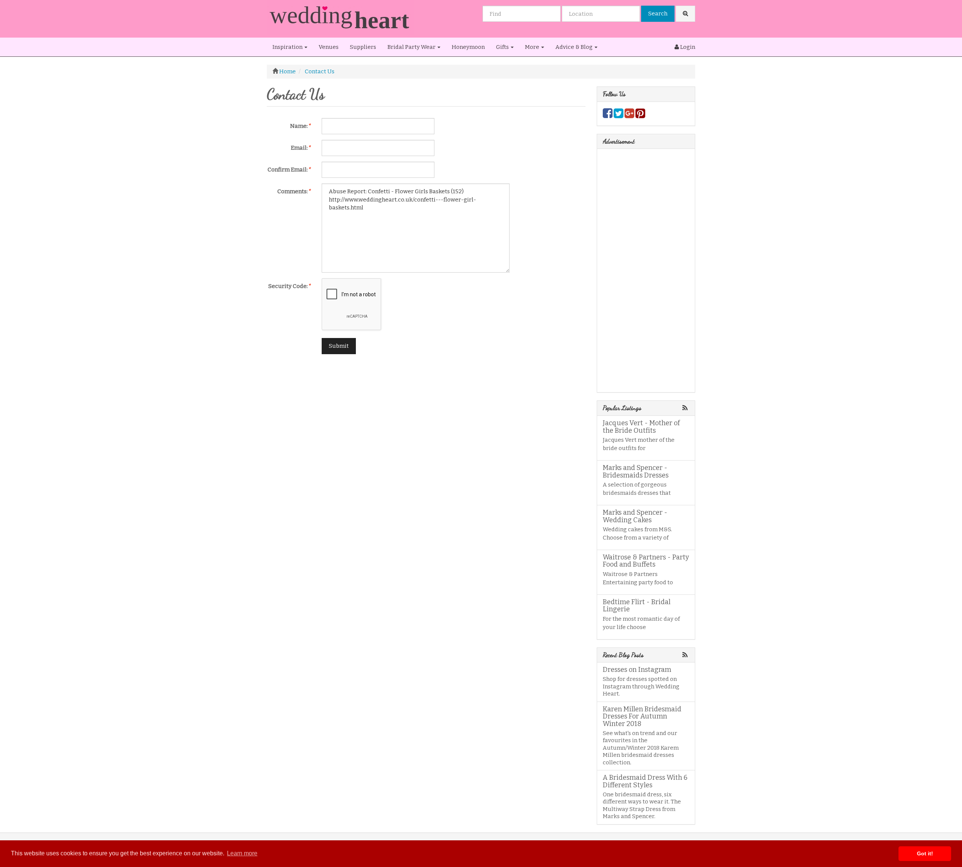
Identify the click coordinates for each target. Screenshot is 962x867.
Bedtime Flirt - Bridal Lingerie (636, 606)
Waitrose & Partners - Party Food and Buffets (646, 561)
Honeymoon (468, 47)
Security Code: (289, 286)
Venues (329, 47)
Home (287, 71)
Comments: (293, 191)
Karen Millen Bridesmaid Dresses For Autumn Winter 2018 (642, 716)
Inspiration (288, 47)
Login (687, 47)
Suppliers (363, 47)
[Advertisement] (426, 412)
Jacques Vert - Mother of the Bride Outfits (641, 427)
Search (657, 13)
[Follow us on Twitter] (618, 115)
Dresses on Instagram (637, 669)
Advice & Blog (574, 47)
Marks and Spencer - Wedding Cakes (635, 516)
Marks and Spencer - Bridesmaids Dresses (636, 471)
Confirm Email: (289, 169)
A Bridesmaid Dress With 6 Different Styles (645, 781)
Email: (300, 147)
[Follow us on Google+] (629, 115)
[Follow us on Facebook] (608, 115)
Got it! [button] (925, 853)
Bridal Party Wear (412, 47)
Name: (300, 126)
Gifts (503, 47)
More (532, 47)
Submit (339, 346)
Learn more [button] (242, 853)
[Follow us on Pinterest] (640, 115)
